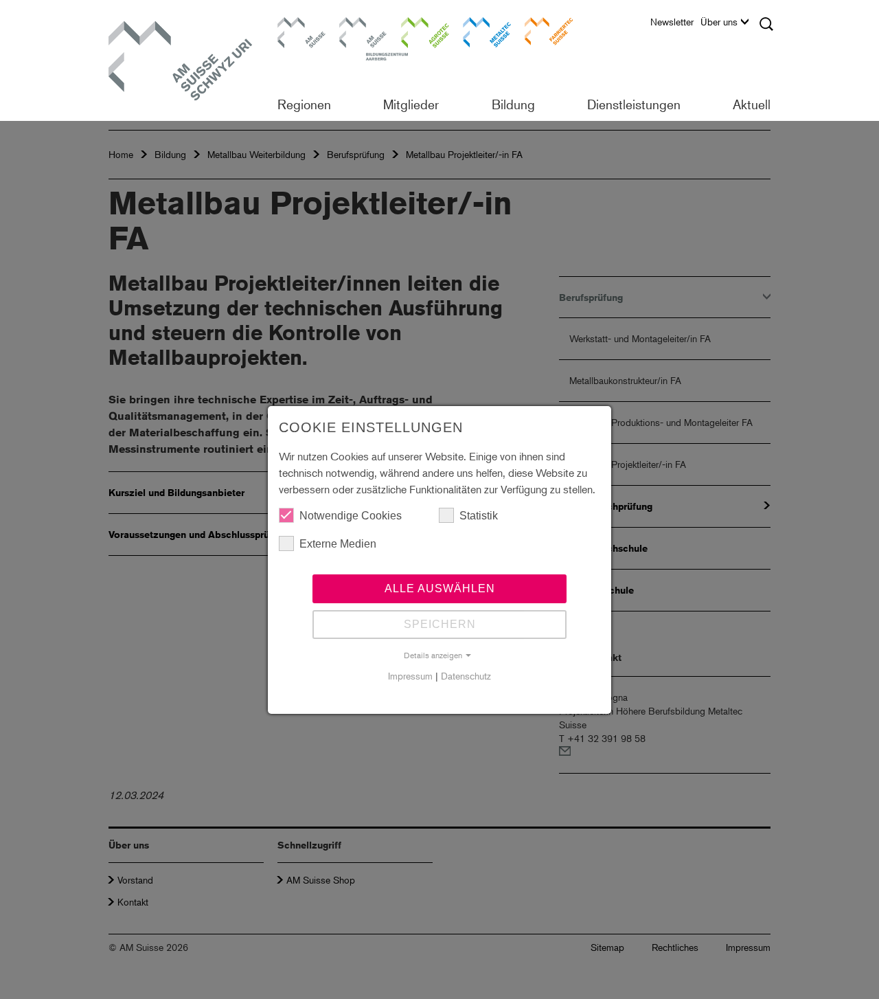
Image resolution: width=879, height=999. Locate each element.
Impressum (410, 676)
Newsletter (672, 21)
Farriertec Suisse (542, 31)
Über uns (719, 21)
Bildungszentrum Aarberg (363, 31)
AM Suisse (296, 24)
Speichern (440, 624)
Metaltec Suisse (478, 31)
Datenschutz (466, 676)
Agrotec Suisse (415, 31)
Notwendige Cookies (350, 515)
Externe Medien (337, 544)
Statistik (478, 515)
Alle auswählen (440, 588)
